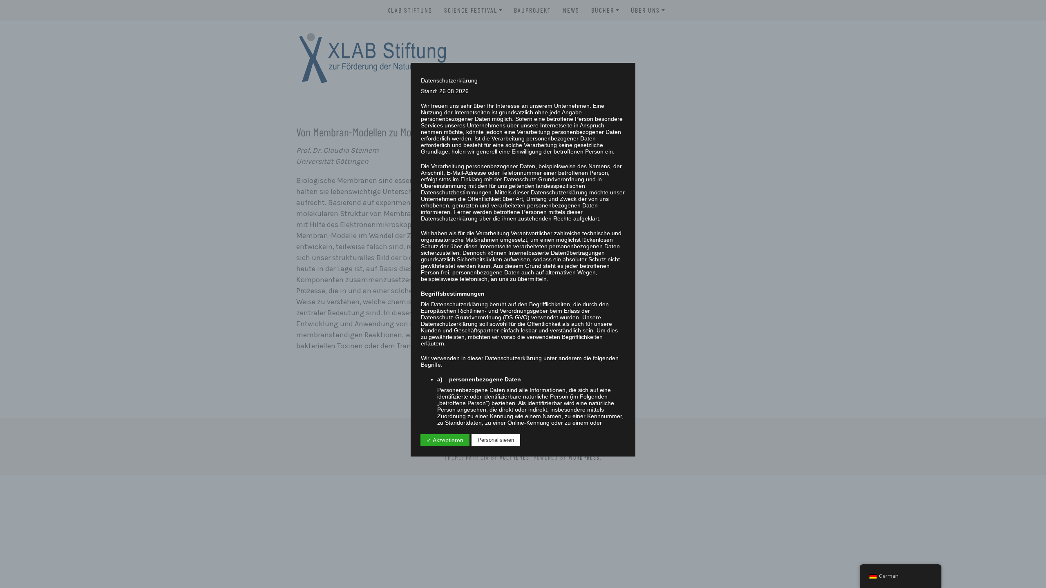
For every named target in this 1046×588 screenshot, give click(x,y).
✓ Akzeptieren (445, 440)
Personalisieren (496, 440)
